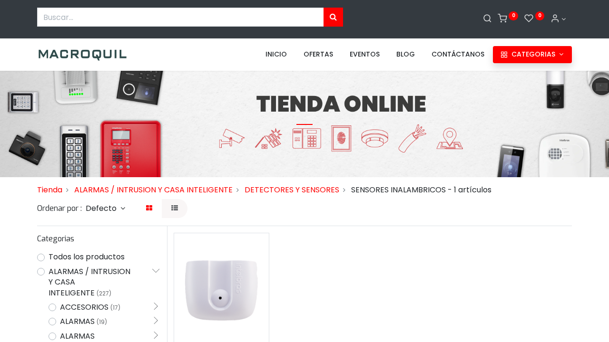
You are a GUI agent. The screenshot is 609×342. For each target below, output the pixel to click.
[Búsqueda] (333, 17)
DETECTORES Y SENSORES (292, 189)
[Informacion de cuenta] (558, 19)
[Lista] (174, 208)
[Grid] (149, 208)
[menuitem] (276, 54)
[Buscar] (487, 19)
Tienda (49, 189)
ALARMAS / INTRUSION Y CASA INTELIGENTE (153, 189)
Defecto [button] (102, 208)
